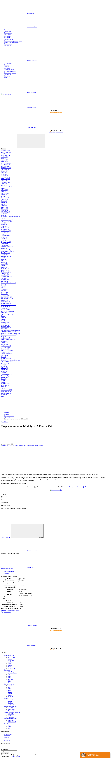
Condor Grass (11, 709)
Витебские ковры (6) (7, 246)
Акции (6, 77)
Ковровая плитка (6, 256)
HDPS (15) (4, 387)
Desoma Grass (12, 711)
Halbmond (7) (4, 209)
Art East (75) (4, 157)
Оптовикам (7, 74)
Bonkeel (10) (4, 369)
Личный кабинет (9, 30)
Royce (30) (4, 172)
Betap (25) (4, 262)
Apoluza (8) (4, 185)
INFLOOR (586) (5, 212)
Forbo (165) (4, 308)
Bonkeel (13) (4, 377)
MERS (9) (3, 226)
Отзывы (6, 573)
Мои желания (8, 44)
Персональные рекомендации (13, 41)
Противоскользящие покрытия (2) (11, 333)
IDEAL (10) (4, 355)
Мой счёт (7, 37)
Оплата (6, 66)
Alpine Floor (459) (6, 152)
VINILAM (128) (5, 179)
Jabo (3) (3, 218)
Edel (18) (3, 204)
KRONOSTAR (12, 704)
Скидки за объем (9, 69)
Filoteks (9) (4, 205)
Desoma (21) (4, 202)
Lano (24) (3, 223)
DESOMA (11, 696)
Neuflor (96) (4, 281)
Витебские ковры (6, 358)
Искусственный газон (7, 298)
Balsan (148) (4, 190)
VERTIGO (11, 717)
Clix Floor (10, 703)
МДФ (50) (4, 394)
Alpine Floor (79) (5, 292)
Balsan (9, 676)
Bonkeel (10, 665)
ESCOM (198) (5, 273)
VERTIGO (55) (5, 177)
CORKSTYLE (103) (7, 314)
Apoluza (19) (4, 344)
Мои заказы (7, 34)
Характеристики (9, 571)
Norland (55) (4, 171)
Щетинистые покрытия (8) (9, 335)
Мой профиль (8, 31)
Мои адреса (7, 36)
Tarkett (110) (4, 342)
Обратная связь (31, 127)
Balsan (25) (4, 261)
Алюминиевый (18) (6, 390)
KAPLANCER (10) (6, 221)
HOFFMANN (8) (6, 327)
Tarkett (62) (4, 174)
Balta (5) (3, 319)
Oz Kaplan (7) (5, 229)
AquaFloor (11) (5, 325)
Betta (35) (3, 158)
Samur (2, 234)
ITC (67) (3, 215)
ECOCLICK (11, 668)
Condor (10, 695)
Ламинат (3, 290)
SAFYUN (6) (4, 232)
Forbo (9, 715)
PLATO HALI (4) (6, 231)
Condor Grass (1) (5, 301)
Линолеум (4, 341)
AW (9, 674)
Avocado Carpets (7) (6, 187)
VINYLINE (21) (5, 182)
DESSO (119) (4, 270)
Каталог (6, 65)
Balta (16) (3, 191)
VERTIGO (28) (5, 347)
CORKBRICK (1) (6, 313)
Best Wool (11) (5, 193)
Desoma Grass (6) (6, 303)
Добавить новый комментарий (10, 610)
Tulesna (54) (4, 175)
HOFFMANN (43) (6, 166)
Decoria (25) (4, 161)
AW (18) (3, 317)
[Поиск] (31, 141)
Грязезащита (4, 328)
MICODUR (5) (5, 352)
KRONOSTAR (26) (6, 297)
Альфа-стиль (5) (5, 338)
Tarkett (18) (4, 237)
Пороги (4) (4, 371)
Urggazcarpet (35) (6, 242)
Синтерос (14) (5, 349)
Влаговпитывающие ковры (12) (10, 330)
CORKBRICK (12, 720)
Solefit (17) (4, 284)
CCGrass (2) (4, 300)
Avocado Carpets (12, 673)
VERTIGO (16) (5, 309)
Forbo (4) (3, 380)
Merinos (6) (4, 224)
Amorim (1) (4, 366)
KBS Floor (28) (5, 169)
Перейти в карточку (7, 568)
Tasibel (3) (4, 238)
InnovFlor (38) (5, 275)
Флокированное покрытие (8, 305)
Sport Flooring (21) (6, 346)
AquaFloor (11, 660)
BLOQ (10, 692)
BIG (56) (3, 196)
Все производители (10, 73)
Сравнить (30, 567)
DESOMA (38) (5, 268)
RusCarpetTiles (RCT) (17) (8, 283)
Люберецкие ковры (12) (8, 251)
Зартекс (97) (4, 248)
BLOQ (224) (4, 264)
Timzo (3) (3, 240)
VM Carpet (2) (5, 243)
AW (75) (3, 259)
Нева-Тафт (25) (5, 253)
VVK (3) (3, 287)
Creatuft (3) (4, 201)
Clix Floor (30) (5, 295)
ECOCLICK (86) (5, 163)
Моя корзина (8, 33)
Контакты (7, 76)
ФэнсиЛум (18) (5, 254)
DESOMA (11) (5, 306)
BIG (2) (3, 320)
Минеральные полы (7, 350)
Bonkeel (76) (4, 294)
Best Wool (10, 679)
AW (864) (3, 188)
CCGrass (10, 707)
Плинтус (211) (5, 385)
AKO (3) (3, 364)
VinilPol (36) (4, 180)
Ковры (3, 316)
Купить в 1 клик (32, 551)
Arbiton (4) (4, 372)
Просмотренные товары (11, 42)
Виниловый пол (5, 150)
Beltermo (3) (4, 368)
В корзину (40, 537)
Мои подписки (8, 39)
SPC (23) (3, 388)
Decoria (10, 666)
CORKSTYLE (12, 722)
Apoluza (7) (4, 153)
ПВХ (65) (3, 396)
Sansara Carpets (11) (6, 235)
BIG (9, 682)
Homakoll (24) (5, 376)
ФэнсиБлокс (4, 289)
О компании (8, 63)
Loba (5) (3, 382)
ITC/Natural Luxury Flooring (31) (10, 216)
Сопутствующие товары (8, 361)
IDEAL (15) (4, 210)
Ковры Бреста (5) (6, 250)
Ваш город (30, 13)
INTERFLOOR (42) (6, 276)
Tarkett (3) (3, 357)
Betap (9, 681)
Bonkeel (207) (5, 198)
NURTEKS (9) (5, 227)
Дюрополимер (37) (6, 391)
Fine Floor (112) (5, 164)
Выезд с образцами (10, 71)
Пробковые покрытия (7, 311)
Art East (10, 662)
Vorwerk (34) (4, 245)
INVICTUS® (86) (6, 168)
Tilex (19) (3, 286)
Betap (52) (4, 194)
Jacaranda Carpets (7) (7, 220)
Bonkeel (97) (4, 160)
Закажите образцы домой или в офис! (74, 487)
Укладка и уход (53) (6, 374)
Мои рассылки (8, 45)
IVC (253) (3, 278)
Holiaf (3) (3, 336)
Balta (9, 677)
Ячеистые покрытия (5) (8, 339)
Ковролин (4, 183)
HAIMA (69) (4, 207)
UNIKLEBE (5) (5, 383)
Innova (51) (4, 213)
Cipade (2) (4, 379)
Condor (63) (4, 199)
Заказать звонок (31, 107)
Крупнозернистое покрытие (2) (10, 331)
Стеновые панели (6, 322)
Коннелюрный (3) (6, 393)
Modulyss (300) (5, 279)
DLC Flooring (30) (6, 272)
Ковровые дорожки (6, 353)
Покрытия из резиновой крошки (10, 360)
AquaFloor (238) (5, 155)
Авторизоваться (31, 60)
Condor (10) (4, 267)
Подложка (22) (5, 363)
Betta (9, 663)
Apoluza (10, 659)
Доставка (7, 68)
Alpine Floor (4, 324)
